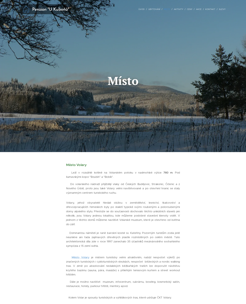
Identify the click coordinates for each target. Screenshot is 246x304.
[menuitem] (142, 9)
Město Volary (80, 257)
